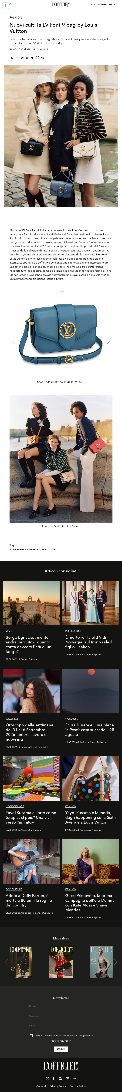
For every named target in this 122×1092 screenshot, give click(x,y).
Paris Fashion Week (22, 549)
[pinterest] (22, 58)
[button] (109, 340)
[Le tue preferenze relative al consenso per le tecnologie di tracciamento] (6, 6)
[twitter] (32, 58)
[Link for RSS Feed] (74, 1078)
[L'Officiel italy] (61, 4)
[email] (12, 58)
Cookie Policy (78, 1086)
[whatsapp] (37, 58)
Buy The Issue (99, 4)
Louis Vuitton (46, 549)
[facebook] (17, 58)
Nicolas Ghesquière (60, 250)
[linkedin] (27, 58)
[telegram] (42, 58)
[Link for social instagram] (60, 1078)
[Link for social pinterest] (67, 1078)
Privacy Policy (64, 1041)
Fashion (16, 17)
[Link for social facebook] (53, 1078)
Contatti (41, 1086)
